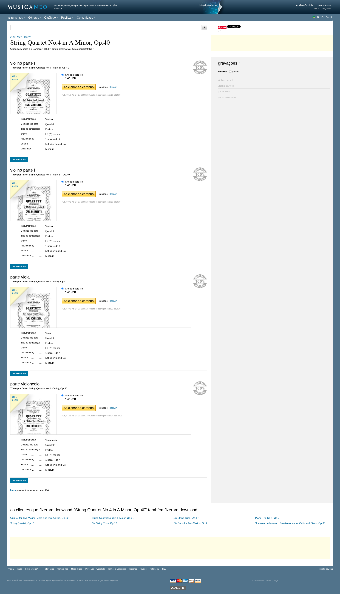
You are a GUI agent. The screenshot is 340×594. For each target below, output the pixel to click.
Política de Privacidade (95, 569)
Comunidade (85, 17)
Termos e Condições (117, 569)
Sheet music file (74, 74)
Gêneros (33, 17)
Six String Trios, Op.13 (104, 523)
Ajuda (19, 569)
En (322, 17)
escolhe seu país (326, 569)
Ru (331, 17)
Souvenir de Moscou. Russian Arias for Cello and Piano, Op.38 (290, 523)
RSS (164, 569)
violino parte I (225, 80)
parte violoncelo (227, 97)
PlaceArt (113, 87)
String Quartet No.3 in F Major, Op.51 (113, 517)
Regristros (327, 8)
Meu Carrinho (307, 5)
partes (235, 71)
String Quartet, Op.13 (22, 523)
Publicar (66, 17)
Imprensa (133, 569)
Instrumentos (15, 17)
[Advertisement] (272, 42)
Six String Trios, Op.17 (186, 517)
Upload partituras (207, 5)
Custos (143, 569)
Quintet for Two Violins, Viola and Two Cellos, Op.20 (39, 517)
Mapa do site (76, 569)
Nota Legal (154, 569)
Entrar (316, 8)
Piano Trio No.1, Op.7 (267, 517)
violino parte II (226, 85)
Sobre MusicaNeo (33, 569)
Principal (10, 569)
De (327, 17)
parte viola (224, 91)
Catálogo (50, 17)
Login (13, 490)
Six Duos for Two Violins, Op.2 (190, 523)
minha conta (325, 5)
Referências (49, 569)
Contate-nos (62, 569)
